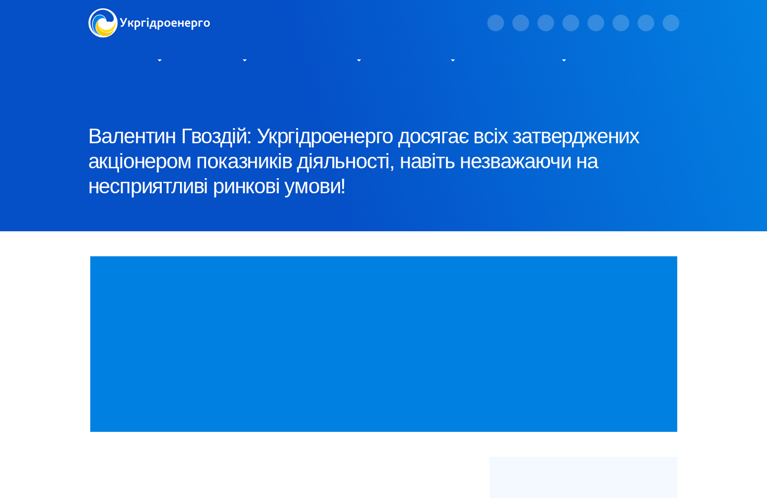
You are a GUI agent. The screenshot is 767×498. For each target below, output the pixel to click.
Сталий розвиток (314, 59)
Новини (188, 94)
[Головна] (149, 14)
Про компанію (121, 59)
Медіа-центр (418, 59)
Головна (101, 94)
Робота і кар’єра (521, 59)
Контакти (616, 59)
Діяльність (215, 59)
